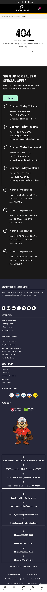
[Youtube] (29, 2)
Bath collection (32, 584)
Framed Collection (13, 574)
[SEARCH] (33, 52)
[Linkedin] (32, 2)
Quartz (22, 579)
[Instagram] (22, 2)
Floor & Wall (35, 579)
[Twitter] (18, 2)
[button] (10, 98)
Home (4, 16)
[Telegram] (25, 2)
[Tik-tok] (19, 308)
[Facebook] (15, 2)
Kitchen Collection (13, 584)
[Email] (24, 308)
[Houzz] (34, 308)
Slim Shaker (9, 579)
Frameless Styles (32, 574)
